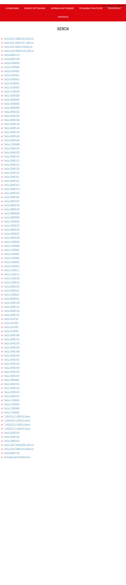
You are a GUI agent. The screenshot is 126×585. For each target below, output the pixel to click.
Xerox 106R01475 (11, 396)
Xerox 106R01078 (11, 343)
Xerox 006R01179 (11, 55)
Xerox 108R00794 (11, 205)
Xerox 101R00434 (11, 91)
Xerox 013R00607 (11, 71)
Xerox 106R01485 (11, 197)
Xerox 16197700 (11, 319)
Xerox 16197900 (11, 327)
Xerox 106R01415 (11, 193)
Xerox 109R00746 (11, 229)
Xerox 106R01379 (11, 173)
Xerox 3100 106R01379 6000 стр (18, 47)
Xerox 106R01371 (11, 160)
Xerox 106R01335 (11, 307)
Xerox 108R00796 (11, 209)
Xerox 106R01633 (11, 441)
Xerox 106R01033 (11, 112)
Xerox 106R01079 (11, 347)
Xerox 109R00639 (11, 221)
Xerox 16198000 (11, 331)
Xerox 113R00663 (11, 254)
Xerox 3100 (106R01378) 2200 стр (18, 51)
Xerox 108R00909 (11, 217)
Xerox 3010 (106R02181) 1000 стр (18, 43)
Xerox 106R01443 (11, 368)
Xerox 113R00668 (11, 144)
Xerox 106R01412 (11, 185)
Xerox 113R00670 (11, 262)
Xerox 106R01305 (11, 152)
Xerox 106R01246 (11, 140)
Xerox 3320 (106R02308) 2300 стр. (19, 445)
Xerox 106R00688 (11, 108)
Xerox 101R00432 (11, 87)
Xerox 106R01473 (11, 388)
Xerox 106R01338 (11, 303)
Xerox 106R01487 (11, 201)
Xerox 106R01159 (11, 132)
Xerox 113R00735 (11, 282)
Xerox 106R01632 (11, 437)
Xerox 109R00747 (11, 234)
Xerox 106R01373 (11, 164)
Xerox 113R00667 (11, 258)
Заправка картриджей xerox (17, 457)
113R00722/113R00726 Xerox (17, 416)
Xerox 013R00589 (11, 63)
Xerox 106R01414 (11, 189)
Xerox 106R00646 (11, 99)
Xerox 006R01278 (11, 59)
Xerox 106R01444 (11, 372)
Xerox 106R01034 (11, 116)
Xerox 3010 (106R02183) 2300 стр (18, 39)
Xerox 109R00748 (11, 238)
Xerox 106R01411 (11, 177)
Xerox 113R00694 (11, 408)
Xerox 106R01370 (11, 156)
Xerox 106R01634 (11, 433)
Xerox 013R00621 (11, 75)
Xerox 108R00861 (11, 380)
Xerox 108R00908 (11, 213)
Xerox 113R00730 (11, 278)
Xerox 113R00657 (11, 250)
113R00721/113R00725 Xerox (17, 429)
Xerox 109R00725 (11, 225)
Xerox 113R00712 (11, 274)
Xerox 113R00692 (11, 400)
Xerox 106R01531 (11, 290)
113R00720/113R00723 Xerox (17, 420)
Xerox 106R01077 (11, 339)
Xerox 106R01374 (11, 169)
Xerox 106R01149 (11, 128)
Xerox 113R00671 (11, 266)
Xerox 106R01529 (11, 286)
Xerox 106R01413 (11, 181)
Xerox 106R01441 (11, 359)
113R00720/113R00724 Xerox (17, 424)
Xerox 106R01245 (11, 136)
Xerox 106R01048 (11, 120)
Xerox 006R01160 (11, 453)
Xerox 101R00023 (11, 83)
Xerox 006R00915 (11, 299)
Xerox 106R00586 (11, 95)
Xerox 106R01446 (11, 351)
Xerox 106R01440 (11, 355)
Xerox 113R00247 (11, 294)
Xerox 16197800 (11, 323)
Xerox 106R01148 (11, 124)
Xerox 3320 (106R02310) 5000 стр (18, 449)
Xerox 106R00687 (11, 104)
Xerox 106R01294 (11, 148)
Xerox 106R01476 (11, 384)
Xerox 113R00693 (11, 404)
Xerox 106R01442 (11, 364)
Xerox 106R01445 (11, 376)
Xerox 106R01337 (11, 315)
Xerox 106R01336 (11, 311)
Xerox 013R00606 (11, 67)
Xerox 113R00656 (11, 246)
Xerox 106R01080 (11, 335)
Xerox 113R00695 (11, 412)
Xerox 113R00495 (11, 242)
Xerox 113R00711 (11, 270)
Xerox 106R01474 (11, 392)
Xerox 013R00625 (11, 79)
